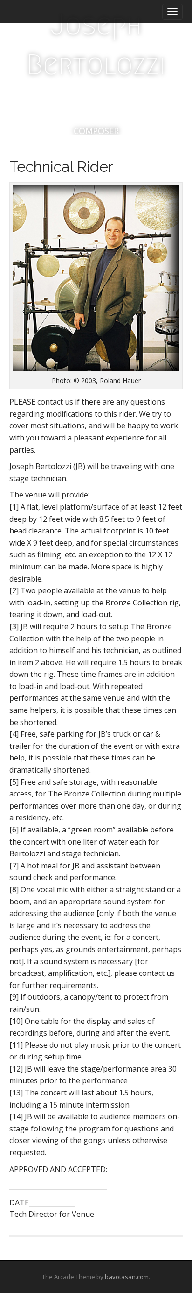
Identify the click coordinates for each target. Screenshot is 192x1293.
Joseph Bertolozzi (96, 44)
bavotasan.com (127, 1276)
